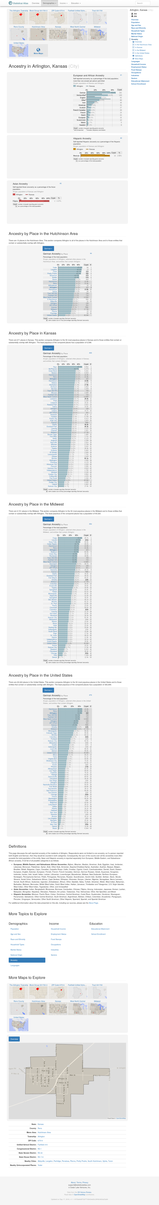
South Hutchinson (95, 1161)
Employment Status (58, 934)
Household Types (17, 944)
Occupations (56, 944)
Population (15, 929)
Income (63, 3)
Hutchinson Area (44, 1132)
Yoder (40, 1165)
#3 (60, 183)
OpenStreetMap (79, 1194)
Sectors (54, 955)
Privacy (85, 1182)
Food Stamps (56, 939)
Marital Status (16, 949)
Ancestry (14, 960)
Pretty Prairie (82, 1161)
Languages (15, 965)
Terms (79, 1182)
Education (75, 3)
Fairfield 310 (43, 1144)
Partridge (57, 1161)
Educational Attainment (100, 929)
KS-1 (39, 1148)
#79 (90, 695)
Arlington (41, 1136)
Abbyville (41, 1161)
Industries (55, 949)
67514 (40, 1140)
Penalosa (65, 1161)
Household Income (58, 929)
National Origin (16, 955)
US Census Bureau (84, 1192)
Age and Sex (16, 934)
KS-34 (40, 1153)
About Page (93, 903)
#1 (121, 75)
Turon (110, 1161)
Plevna (73, 1161)
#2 (121, 138)
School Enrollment (98, 934)
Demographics (49, 3)
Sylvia (105, 1161)
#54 (90, 524)
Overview (35, 3)
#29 (90, 353)
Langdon (49, 1161)
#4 (91, 253)
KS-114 (40, 1157)
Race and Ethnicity (18, 939)
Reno (40, 1128)
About (73, 1182)
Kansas (41, 1124)
